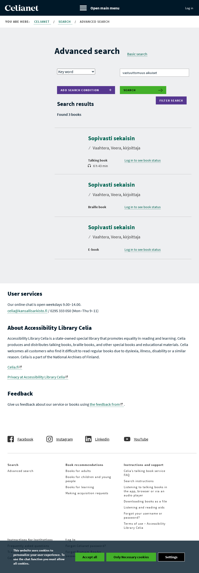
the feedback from (105, 404)
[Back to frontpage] (22, 9)
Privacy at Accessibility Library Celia (36, 377)
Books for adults (78, 471)
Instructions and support (144, 465)
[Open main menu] (99, 8)
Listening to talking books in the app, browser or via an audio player (145, 491)
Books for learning (80, 487)
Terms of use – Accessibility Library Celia (145, 526)
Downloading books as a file (145, 501)
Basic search (137, 53)
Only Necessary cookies (131, 557)
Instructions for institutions (30, 540)
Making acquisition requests (87, 493)
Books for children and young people (88, 479)
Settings (171, 557)
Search (65, 22)
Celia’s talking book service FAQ (144, 473)
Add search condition (80, 90)
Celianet (42, 22)
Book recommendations (84, 465)
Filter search (172, 100)
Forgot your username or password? (143, 515)
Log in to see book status (142, 160)
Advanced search (20, 471)
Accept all (90, 557)
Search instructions (139, 481)
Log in (189, 8)
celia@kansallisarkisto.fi (27, 310)
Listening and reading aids (144, 507)
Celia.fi (13, 367)
